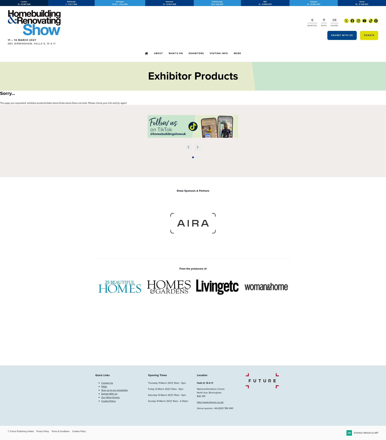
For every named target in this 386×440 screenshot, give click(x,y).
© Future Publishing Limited (21, 431)
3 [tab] (193, 157)
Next (197, 147)
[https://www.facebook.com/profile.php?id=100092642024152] (352, 22)
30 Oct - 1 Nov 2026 (120, 3)
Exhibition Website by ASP (366, 433)
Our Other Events (110, 397)
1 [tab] (187, 157)
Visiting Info (219, 53)
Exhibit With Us (342, 35)
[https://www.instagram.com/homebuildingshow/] (358, 22)
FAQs (104, 386)
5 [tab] (199, 157)
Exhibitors (196, 53)
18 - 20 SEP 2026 (24, 3)
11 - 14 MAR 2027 (265, 3)
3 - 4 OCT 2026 (71, 3)
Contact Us (107, 383)
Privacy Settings (15, 434)
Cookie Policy (108, 401)
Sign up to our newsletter (114, 390)
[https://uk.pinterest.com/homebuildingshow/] (376, 22)
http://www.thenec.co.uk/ (210, 402)
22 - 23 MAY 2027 (313, 3)
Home (146, 53)
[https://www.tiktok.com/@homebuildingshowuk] (371, 22)
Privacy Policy (42, 431)
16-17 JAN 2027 (217, 3)
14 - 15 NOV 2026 (169, 3)
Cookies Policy (79, 431)
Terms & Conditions (61, 431)
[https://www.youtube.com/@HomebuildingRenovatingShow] (364, 22)
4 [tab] (196, 157)
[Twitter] (346, 22)
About (158, 53)
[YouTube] (368, 22)
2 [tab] (190, 157)
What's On (176, 53)
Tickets (369, 35)
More (237, 53)
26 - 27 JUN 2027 (361, 3)
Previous (188, 147)
